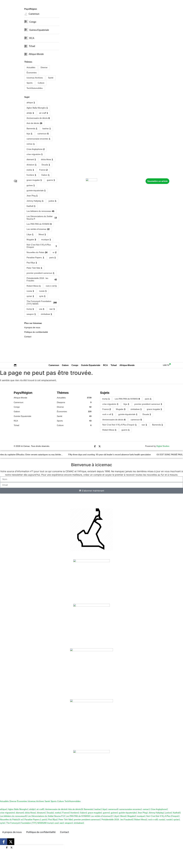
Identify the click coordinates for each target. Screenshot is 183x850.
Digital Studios (162, 446)
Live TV (166, 365)
